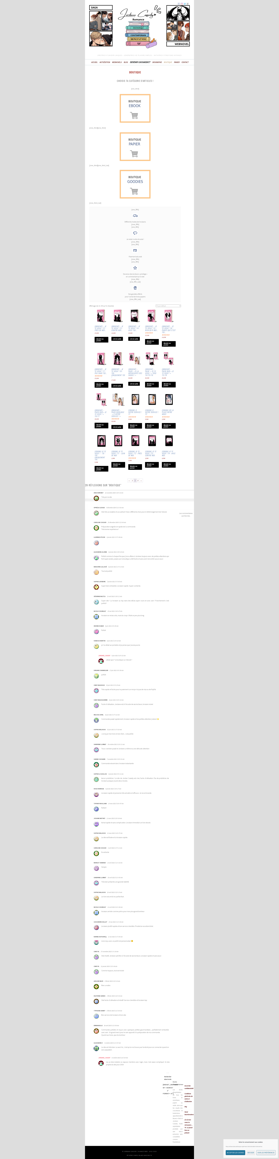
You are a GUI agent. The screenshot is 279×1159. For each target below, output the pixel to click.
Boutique (168, 62)
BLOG (126, 62)
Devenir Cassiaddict (140, 62)
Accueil (94, 62)
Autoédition (105, 62)
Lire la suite (117, 339)
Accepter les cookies (235, 1153)
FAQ (186, 1107)
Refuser (251, 1153)
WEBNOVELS (117, 62)
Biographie (157, 62)
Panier (176, 62)
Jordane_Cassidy (104, 656)
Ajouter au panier (100, 340)
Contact (185, 62)
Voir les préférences (266, 1153)
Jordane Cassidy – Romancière (106, 16)
